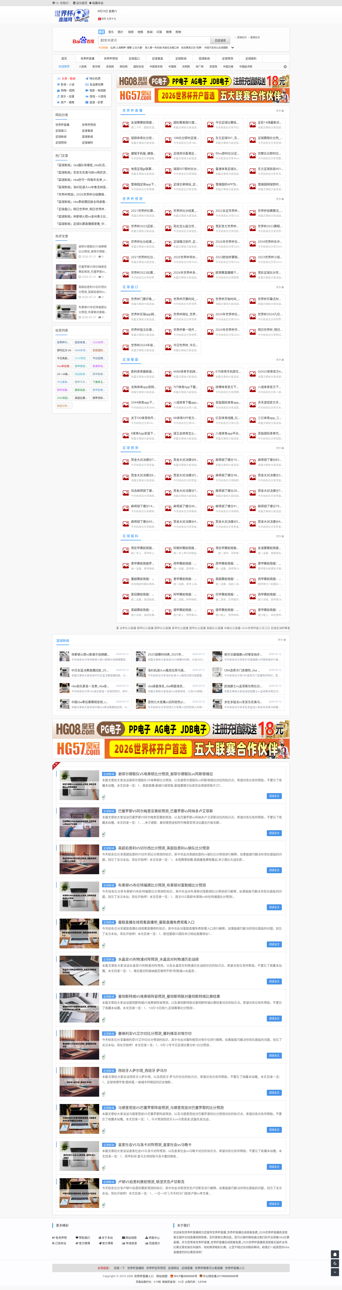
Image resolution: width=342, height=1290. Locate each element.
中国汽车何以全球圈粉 (216, 47)
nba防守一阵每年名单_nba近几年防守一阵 (101, 180)
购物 (63, 90)
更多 (278, 110)
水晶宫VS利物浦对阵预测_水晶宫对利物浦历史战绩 (158, 959)
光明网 (186, 66)
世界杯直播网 (135, 1268)
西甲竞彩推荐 (100, 397)
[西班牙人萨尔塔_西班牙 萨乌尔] (79, 1081)
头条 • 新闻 (68, 78)
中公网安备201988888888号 (220, 1276)
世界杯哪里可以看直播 (209, 1268)
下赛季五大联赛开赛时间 (100, 381)
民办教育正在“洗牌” (191, 47)
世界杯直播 (87, 58)
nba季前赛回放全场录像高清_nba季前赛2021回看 (106, 202)
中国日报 (228, 66)
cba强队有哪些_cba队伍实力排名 (95, 165)
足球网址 (173, 1268)
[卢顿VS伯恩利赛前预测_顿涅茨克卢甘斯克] (79, 1192)
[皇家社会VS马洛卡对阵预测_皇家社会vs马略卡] (79, 1155)
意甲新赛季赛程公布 (100, 389)
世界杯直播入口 (234, 1268)
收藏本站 (97, 3)
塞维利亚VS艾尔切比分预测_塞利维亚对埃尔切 (155, 1033)
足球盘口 (134, 58)
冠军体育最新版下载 (82, 342)
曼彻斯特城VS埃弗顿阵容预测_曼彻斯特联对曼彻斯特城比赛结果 (169, 996)
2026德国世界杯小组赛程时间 (82, 358)
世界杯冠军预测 (156, 1268)
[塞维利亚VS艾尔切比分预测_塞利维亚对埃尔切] (79, 1044)
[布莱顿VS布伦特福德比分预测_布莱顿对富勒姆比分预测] (79, 896)
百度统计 (154, 1243)
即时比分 (64, 350)
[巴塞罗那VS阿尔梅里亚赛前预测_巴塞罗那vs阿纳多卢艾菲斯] (79, 822)
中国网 (172, 66)
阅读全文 (274, 796)
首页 (64, 58)
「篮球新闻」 (64, 165)
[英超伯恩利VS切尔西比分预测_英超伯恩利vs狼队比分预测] (79, 859)
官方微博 (84, 1243)
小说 (71, 84)
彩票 (100, 102)
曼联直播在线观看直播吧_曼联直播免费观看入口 (156, 922)
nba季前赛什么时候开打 (65, 366)
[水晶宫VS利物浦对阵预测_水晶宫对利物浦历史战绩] (79, 970)
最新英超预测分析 (82, 389)
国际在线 (138, 66)
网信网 (123, 66)
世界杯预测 (111, 58)
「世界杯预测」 (65, 194)
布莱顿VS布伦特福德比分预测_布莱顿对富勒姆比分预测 (162, 885)
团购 (72, 90)
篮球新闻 (204, 58)
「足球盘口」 (64, 209)
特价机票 (95, 78)
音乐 (63, 96)
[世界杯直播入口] (71, 15)
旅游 (92, 102)
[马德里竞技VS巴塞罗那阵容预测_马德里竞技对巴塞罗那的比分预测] (79, 1118)
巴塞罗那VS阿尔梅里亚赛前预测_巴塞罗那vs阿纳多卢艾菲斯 (165, 811)
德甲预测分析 (82, 366)
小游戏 (102, 96)
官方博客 (107, 1243)
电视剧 (102, 90)
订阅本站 (60, 1243)
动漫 (71, 96)
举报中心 (154, 1237)
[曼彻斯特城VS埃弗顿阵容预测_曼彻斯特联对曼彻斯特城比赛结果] (79, 1007)
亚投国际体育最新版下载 (100, 350)
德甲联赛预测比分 (100, 374)
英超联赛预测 (82, 374)
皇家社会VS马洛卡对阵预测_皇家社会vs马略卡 (155, 1144)
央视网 (110, 66)
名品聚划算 (97, 84)
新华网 (96, 66)
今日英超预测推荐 (65, 358)
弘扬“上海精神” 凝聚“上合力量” (126, 47)
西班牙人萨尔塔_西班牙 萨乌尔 (142, 1070)
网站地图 (131, 1237)
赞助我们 (84, 1237)
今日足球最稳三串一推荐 (100, 358)
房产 (63, 102)
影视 (63, 84)
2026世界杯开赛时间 (100, 342)
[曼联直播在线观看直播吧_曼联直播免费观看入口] (79, 933)
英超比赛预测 (82, 397)
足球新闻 (180, 58)
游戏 (92, 96)
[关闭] (287, 67)
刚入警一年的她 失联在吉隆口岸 (162, 47)
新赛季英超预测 (100, 366)
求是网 (213, 66)
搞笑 (71, 102)
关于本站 (107, 1237)
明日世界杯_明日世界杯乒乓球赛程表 (97, 209)
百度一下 (119, 1268)
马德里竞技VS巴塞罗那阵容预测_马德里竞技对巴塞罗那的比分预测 (171, 1107)
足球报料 (250, 58)
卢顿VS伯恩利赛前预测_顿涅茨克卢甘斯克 (151, 1181)
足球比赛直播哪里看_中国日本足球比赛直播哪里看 (106, 224)
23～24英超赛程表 (65, 374)
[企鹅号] (335, 1254)
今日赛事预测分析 (65, 381)
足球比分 (242, 37)
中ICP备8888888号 (185, 1276)
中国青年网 (156, 66)
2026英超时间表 (65, 397)
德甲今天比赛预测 (82, 381)
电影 (92, 90)
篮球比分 (255, 37)
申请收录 (131, 1243)
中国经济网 (245, 66)
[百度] (83, 40)
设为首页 (81, 3)
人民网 (82, 66)
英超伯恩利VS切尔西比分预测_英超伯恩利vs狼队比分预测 (163, 848)
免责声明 (61, 1237)
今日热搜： (104, 47)
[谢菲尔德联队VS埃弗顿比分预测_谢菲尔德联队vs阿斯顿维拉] (79, 785)
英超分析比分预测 (65, 405)
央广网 (199, 66)
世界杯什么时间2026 (65, 342)
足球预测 (227, 58)
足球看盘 (157, 58)
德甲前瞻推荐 (65, 389)
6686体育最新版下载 (82, 350)
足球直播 (187, 1268)
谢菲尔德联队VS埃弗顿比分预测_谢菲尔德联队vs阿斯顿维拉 (165, 774)
